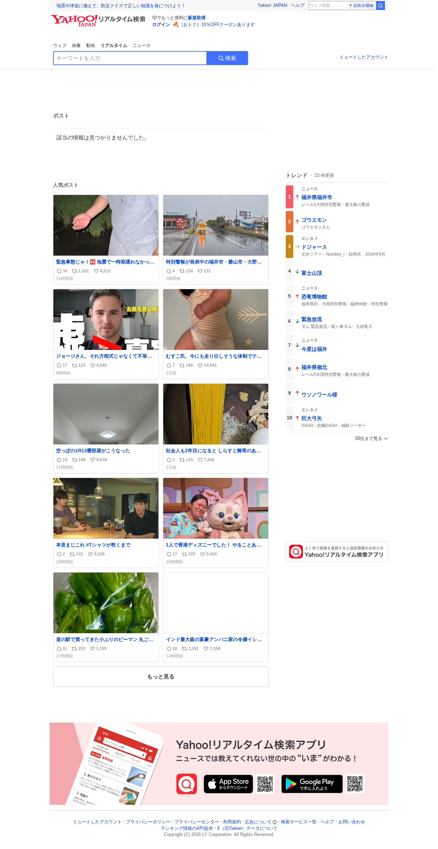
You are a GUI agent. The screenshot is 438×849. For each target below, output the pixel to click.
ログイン (161, 24)
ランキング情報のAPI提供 (187, 828)
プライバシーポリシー (148, 822)
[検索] (380, 5)
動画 (90, 45)
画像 (76, 45)
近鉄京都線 (363, 5)
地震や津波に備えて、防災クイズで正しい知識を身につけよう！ (120, 5)
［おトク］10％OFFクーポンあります (217, 24)
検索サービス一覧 (299, 822)
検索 (230, 58)
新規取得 (197, 17)
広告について (258, 822)
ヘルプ (298, 5)
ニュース (142, 45)
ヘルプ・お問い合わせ (343, 822)
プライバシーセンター (197, 822)
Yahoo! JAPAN (272, 5)
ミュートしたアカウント (363, 57)
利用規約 (232, 822)
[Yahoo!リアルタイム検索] (99, 17)
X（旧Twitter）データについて (247, 828)
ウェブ (59, 45)
